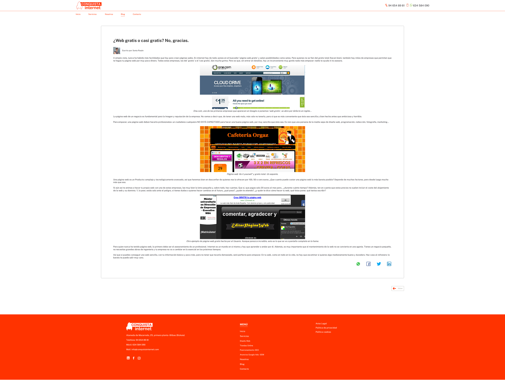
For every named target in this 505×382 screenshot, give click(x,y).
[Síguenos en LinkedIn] (128, 358)
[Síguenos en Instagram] (139, 358)
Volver (400, 288)
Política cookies (323, 332)
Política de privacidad (326, 327)
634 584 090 (139, 344)
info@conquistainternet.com (145, 349)
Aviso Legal (321, 323)
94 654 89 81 (142, 340)
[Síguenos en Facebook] (133, 358)
